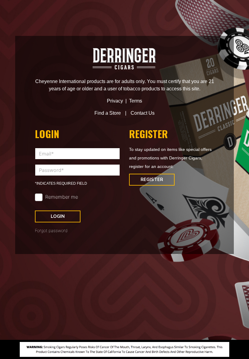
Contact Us (143, 113)
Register (152, 179)
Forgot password (51, 230)
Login (58, 216)
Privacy (115, 100)
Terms (135, 100)
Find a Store (107, 113)
